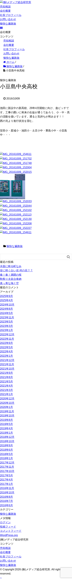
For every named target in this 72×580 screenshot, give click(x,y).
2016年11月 (7, 488)
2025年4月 (6, 300)
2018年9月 (6, 445)
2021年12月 (7, 360)
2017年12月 (7, 462)
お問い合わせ (8, 19)
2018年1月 (6, 458)
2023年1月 (6, 330)
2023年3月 (6, 326)
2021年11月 (7, 364)
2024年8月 (6, 308)
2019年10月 (7, 415)
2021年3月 (6, 390)
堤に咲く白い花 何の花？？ (16, 270)
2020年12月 (7, 398)
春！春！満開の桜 (10, 274)
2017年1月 (6, 484)
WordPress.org (9, 535)
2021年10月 (7, 368)
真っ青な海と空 (9, 283)
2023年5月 (6, 321)
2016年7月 (6, 501)
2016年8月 (6, 496)
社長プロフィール (10, 15)
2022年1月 (6, 355)
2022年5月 (6, 347)
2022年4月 (6, 351)
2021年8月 (6, 377)
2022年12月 (7, 334)
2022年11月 (7, 338)
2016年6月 (6, 505)
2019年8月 (6, 419)
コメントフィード (10, 530)
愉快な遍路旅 (8, 23)
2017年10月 (7, 471)
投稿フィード (8, 526)
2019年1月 (6, 432)
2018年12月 (7, 437)
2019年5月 (6, 424)
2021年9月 (6, 372)
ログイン (5, 522)
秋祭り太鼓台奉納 (10, 278)
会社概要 (5, 10)
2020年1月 (6, 407)
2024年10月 (7, 304)
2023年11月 (7, 317)
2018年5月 (6, 454)
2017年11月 (7, 466)
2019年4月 (6, 428)
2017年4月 (6, 479)
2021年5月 (6, 381)
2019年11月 (7, 411)
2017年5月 (6, 475)
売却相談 (5, 6)
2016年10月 (7, 492)
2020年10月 (7, 402)
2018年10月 (7, 441)
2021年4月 (6, 385)
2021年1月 (6, 394)
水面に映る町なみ (10, 266)
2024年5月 (6, 313)
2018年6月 (6, 449)
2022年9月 (6, 343)
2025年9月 (6, 296)
